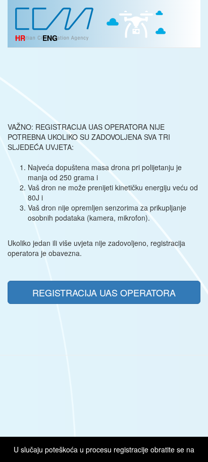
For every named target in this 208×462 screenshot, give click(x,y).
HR (20, 38)
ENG (50, 38)
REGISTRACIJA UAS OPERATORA (104, 292)
